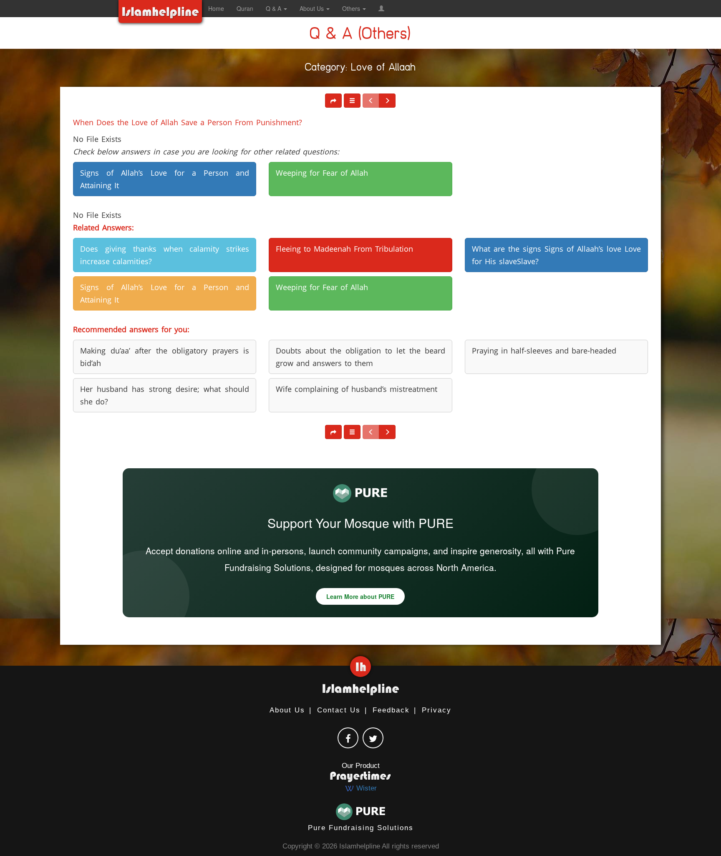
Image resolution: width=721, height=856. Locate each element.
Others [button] (352, 8)
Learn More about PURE (360, 596)
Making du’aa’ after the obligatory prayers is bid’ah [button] (164, 357)
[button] (381, 8)
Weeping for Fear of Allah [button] (322, 173)
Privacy (436, 710)
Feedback (391, 710)
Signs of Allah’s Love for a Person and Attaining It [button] (164, 179)
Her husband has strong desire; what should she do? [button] (164, 395)
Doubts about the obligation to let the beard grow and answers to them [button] (360, 357)
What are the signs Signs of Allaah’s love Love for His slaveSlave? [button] (556, 255)
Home (216, 8)
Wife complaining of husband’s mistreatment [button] (356, 389)
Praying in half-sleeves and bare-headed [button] (544, 351)
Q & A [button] (274, 8)
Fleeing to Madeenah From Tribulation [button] (344, 249)
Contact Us (338, 710)
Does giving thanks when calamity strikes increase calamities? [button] (164, 255)
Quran (245, 8)
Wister (365, 788)
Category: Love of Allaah (360, 69)
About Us (287, 710)
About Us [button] (312, 8)
